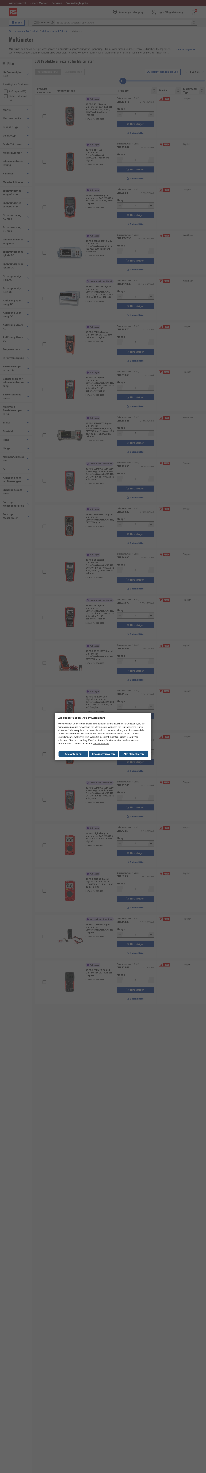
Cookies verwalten (103, 754)
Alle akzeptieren (134, 754)
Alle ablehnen (73, 754)
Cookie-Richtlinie (101, 743)
